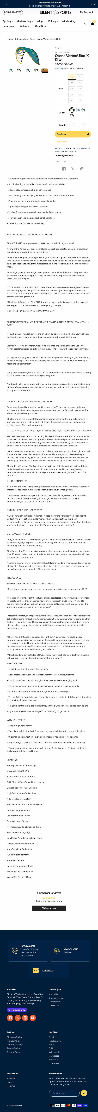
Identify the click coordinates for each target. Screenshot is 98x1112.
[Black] (72, 110)
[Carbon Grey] (72, 115)
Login (9, 1082)
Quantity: (63, 125)
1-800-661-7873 (71, 949)
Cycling (52, 1037)
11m (71, 95)
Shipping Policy (14, 1037)
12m (79, 95)
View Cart (11, 1078)
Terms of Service (15, 1044)
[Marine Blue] (78, 110)
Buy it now (62, 141)
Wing (51, 1044)
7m (71, 83)
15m (79, 100)
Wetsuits (53, 1059)
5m (71, 77)
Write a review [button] (49, 908)
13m (71, 100)
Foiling (52, 1048)
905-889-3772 (12, 12)
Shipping (59, 68)
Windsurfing (55, 1052)
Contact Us (47, 970)
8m (80, 83)
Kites (32, 39)
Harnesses (54, 1056)
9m (71, 89)
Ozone (58, 48)
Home (10, 39)
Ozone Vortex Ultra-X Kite (49, 39)
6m (80, 77)
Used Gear (54, 1063)
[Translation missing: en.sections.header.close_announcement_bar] (95, 4)
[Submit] (84, 1093)
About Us (53, 994)
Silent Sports (18, 1105)
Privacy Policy (13, 1041)
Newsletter (54, 1005)
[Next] (91, 4)
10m (80, 89)
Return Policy (13, 1048)
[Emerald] (83, 110)
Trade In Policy (14, 1052)
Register (11, 1086)
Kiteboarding (21, 39)
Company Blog (56, 998)
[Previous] (7, 4)
